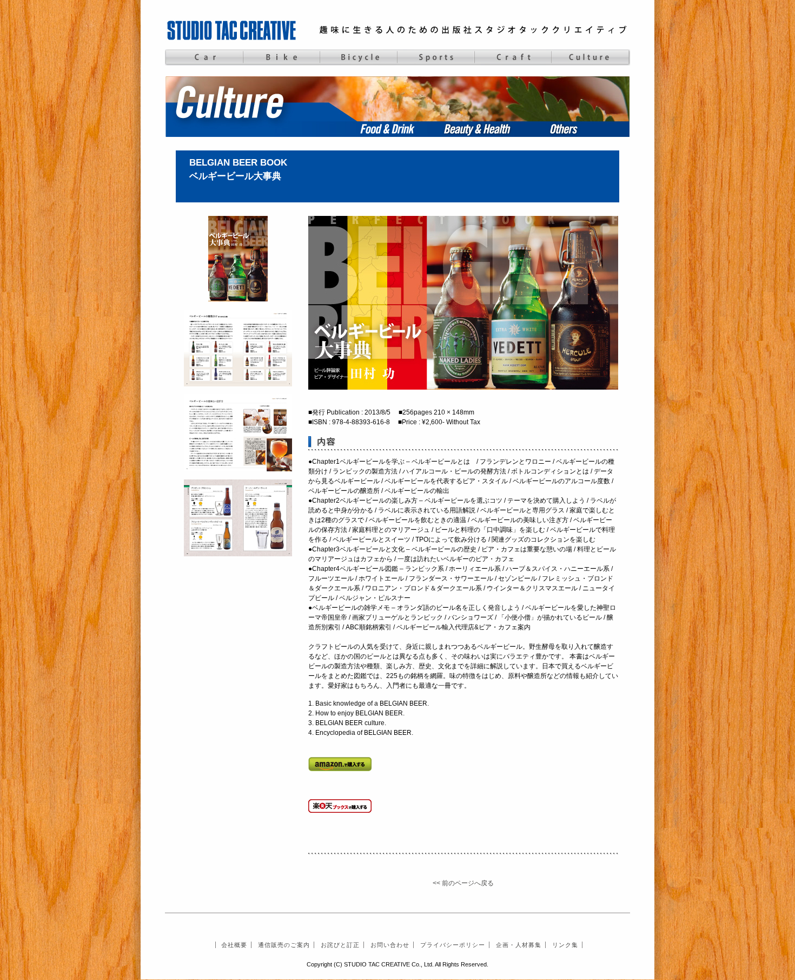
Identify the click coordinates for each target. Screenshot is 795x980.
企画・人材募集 (518, 945)
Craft (513, 57)
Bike (281, 57)
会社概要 (234, 945)
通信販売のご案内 (284, 945)
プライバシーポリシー (452, 945)
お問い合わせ (389, 945)
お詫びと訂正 (340, 945)
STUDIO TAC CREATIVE (232, 29)
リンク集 (565, 945)
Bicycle (358, 57)
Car (203, 57)
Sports (435, 57)
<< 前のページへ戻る (463, 883)
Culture (590, 57)
